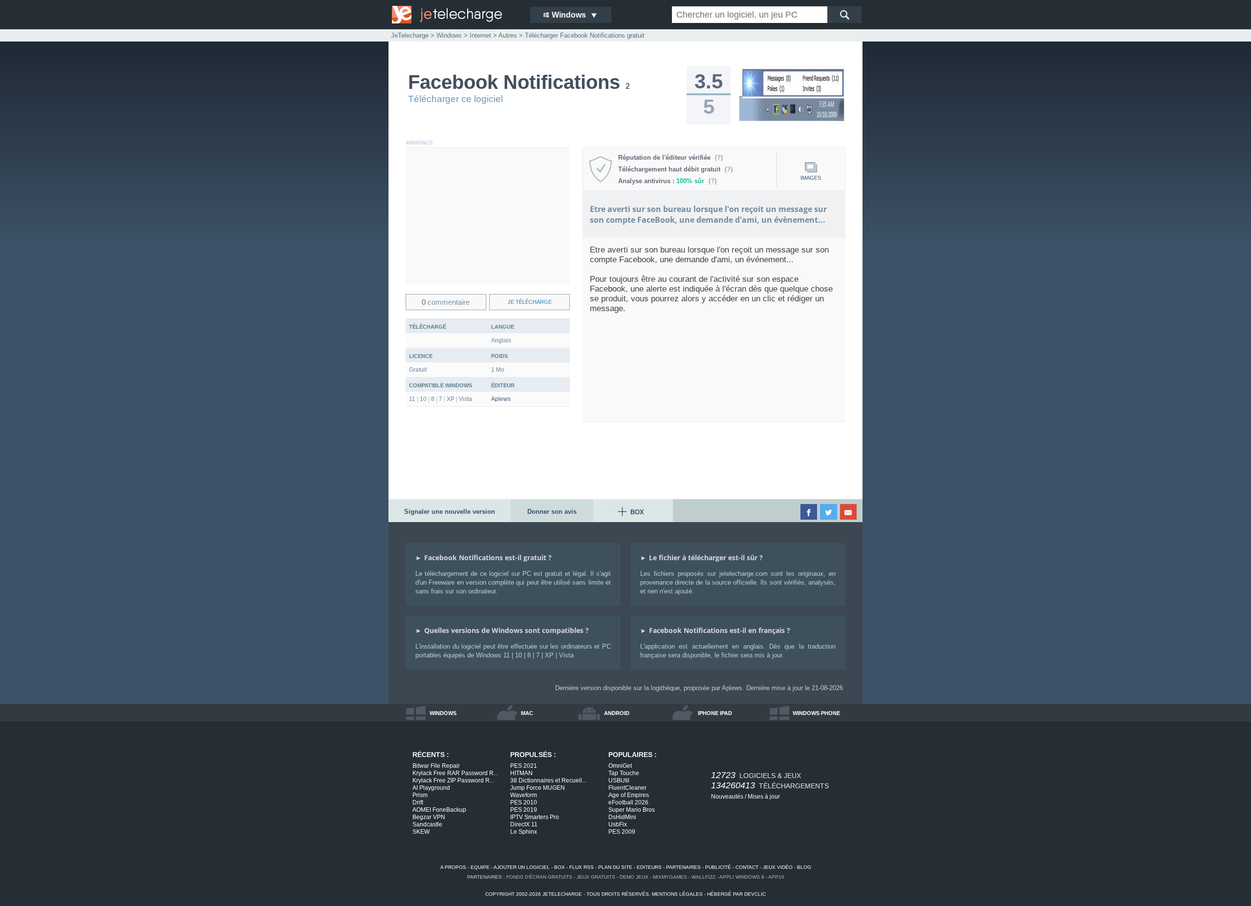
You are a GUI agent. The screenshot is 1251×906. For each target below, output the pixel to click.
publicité (718, 867)
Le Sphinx (523, 831)
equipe (480, 867)
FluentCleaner (627, 787)
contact (746, 867)
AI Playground (431, 787)
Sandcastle (427, 824)
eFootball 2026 (628, 802)
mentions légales (677, 894)
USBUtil (618, 780)
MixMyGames (670, 877)
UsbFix (617, 824)
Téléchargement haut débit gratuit (671, 169)
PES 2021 (523, 765)
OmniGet (620, 765)
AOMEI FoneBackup (439, 809)
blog (804, 867)
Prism (420, 795)
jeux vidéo (778, 867)
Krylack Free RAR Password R (455, 773)
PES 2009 (621, 831)
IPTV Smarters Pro (534, 817)
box (559, 867)
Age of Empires (628, 795)
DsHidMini (622, 817)
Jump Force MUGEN (537, 787)
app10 (776, 877)
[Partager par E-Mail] (849, 512)
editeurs (649, 867)
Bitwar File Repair (436, 765)
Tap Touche (623, 773)
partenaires (683, 867)
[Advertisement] (488, 215)
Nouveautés (727, 796)
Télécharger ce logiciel (455, 99)
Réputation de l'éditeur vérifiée (666, 157)
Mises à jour (764, 796)
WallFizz (703, 877)
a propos (453, 867)
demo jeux (634, 877)
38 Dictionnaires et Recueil (548, 780)
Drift (417, 802)
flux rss (581, 867)
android (616, 713)
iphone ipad (715, 713)
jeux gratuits (596, 877)
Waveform (523, 795)
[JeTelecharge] (454, 14)
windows (443, 713)
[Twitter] (829, 512)
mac (527, 713)
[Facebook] (809, 512)
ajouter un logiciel (522, 867)
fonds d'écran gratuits (539, 877)
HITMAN (521, 773)
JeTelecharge (410, 35)
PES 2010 (523, 802)
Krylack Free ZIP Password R (453, 780)
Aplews (501, 399)
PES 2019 (523, 809)
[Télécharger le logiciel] (791, 122)
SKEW (421, 831)
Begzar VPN (428, 817)
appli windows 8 (741, 877)
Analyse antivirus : (661, 181)
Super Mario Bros (631, 809)
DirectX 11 (524, 824)
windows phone (816, 713)
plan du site (615, 867)
